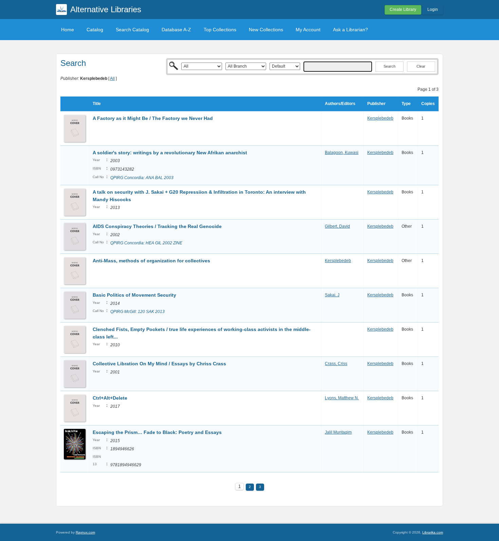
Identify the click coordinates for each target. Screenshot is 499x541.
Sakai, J (332, 295)
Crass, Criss (336, 363)
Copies (428, 103)
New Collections (266, 29)
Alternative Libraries (105, 9)
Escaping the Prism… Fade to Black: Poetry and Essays (157, 432)
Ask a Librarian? (350, 29)
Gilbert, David (337, 226)
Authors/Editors (340, 103)
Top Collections (220, 29)
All (112, 78)
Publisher (376, 103)
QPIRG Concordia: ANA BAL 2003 (141, 177)
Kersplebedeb (380, 118)
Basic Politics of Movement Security (134, 295)
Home (67, 29)
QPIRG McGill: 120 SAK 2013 (137, 311)
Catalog (95, 29)
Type (406, 103)
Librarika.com (432, 532)
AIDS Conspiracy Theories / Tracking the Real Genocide (157, 226)
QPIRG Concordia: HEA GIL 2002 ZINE (146, 243)
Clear (421, 66)
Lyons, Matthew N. (342, 398)
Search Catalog (132, 29)
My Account (308, 29)
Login (432, 9)
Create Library (403, 9)
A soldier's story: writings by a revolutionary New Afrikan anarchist (170, 152)
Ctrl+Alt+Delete (110, 398)
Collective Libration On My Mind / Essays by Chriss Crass (159, 363)
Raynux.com (85, 532)
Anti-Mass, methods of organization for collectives (151, 260)
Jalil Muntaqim (338, 432)
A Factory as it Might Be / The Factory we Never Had (153, 118)
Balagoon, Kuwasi (341, 152)
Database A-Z (176, 29)
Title (97, 103)
